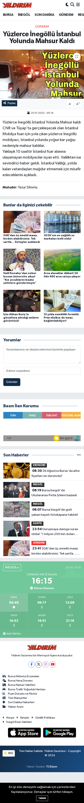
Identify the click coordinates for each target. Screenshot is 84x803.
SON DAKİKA (44, 15)
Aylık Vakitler (13, 633)
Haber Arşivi (15, 706)
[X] (38, 664)
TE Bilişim (51, 766)
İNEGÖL (24, 15)
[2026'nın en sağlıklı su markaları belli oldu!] (62, 222)
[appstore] (24, 733)
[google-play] (59, 733)
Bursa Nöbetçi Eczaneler (23, 676)
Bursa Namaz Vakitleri (21, 684)
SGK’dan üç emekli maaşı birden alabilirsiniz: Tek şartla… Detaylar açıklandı (21, 238)
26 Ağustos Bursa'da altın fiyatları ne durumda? (55, 473)
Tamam (42, 798)
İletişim (24, 717)
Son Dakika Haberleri (21, 702)
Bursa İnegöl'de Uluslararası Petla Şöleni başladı (54, 493)
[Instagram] (45, 664)
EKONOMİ (39, 465)
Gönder (12, 382)
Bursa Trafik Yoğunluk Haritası (26, 689)
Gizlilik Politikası (45, 717)
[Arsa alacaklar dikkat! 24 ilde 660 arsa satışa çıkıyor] (62, 259)
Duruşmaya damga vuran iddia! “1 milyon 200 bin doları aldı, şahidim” (54, 532)
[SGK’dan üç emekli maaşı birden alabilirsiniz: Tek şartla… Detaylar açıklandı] (21, 222)
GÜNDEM (66, 15)
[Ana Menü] (78, 5)
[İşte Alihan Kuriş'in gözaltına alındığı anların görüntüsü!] (21, 301)
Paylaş (12, 103)
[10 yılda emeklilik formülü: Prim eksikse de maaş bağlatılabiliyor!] (62, 301)
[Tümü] (79, 455)
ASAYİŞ (37, 523)
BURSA (8, 15)
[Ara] (72, 5)
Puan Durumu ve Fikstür (22, 693)
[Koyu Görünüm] (67, 5)
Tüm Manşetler (17, 698)
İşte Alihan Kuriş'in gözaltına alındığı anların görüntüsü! (21, 317)
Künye (10, 717)
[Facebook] (31, 664)
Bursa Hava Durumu (20, 680)
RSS (10, 753)
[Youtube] (52, 664)
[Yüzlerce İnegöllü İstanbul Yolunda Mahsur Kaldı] (42, 74)
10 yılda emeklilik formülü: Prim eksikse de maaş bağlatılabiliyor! (61, 317)
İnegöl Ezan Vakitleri (19, 721)
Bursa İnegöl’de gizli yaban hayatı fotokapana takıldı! (54, 512)
